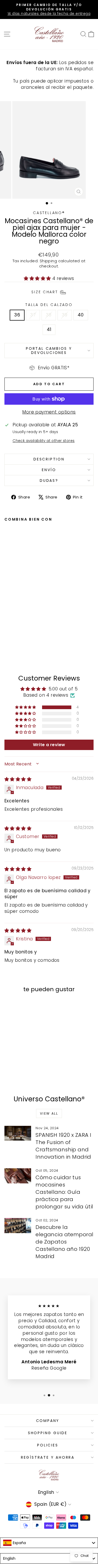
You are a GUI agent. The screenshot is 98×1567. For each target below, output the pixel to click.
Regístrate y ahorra (47, 1457)
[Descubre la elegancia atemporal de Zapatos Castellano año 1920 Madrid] (17, 1225)
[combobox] (49, 1543)
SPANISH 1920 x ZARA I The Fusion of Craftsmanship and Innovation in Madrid (63, 1145)
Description (49, 459)
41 (49, 329)
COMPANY (48, 1420)
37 (33, 315)
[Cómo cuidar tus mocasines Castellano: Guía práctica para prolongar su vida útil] (17, 1175)
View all (49, 1113)
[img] (17, 779)
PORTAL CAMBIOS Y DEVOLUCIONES (49, 350)
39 (65, 315)
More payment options (49, 412)
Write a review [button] (49, 745)
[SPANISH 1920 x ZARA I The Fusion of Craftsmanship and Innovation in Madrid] (17, 1133)
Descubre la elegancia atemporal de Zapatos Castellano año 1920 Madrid (64, 1241)
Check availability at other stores (43, 440)
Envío (49, 469)
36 (17, 315)
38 (49, 315)
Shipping (48, 261)
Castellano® (49, 212)
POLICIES (47, 1445)
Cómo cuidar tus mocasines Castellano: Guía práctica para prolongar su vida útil (64, 1192)
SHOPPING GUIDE (47, 1432)
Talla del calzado (49, 304)
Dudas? (49, 480)
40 (81, 315)
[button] (38, 278)
